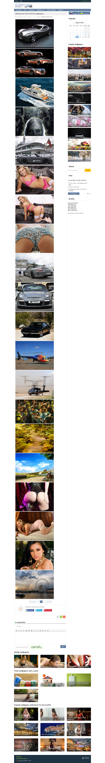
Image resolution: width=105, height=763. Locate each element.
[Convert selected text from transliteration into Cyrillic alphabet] (45, 630)
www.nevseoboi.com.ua (21, 758)
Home (16, 1)
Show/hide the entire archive (75, 213)
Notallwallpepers (25, 6)
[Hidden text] (40, 630)
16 (88, 32)
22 (85, 34)
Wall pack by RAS (45, 16)
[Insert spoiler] (48, 630)
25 (73, 36)
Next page (49, 601)
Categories (19, 10)
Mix (51, 16)
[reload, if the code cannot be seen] (36, 648)
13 (80, 32)
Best (21, 1)
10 (70, 32)
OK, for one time (74, 187)
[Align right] (31, 630)
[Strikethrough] (23, 630)
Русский (75, 13)
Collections (32, 10)
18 (73, 34)
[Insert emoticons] (34, 630)
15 (85, 32)
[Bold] (16, 630)
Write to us (18, 756)
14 (83, 32)
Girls (25, 10)
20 (80, 34)
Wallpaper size (40, 10)
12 (77, 32)
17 (70, 34)
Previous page (32, 601)
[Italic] (19, 630)
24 (70, 36)
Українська (86, 13)
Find (88, 170)
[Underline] (21, 630)
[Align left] (26, 630)
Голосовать (74, 193)
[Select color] (37, 630)
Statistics (60, 10)
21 (83, 34)
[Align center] (29, 630)
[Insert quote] (43, 630)
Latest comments (51, 10)
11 (73, 32)
